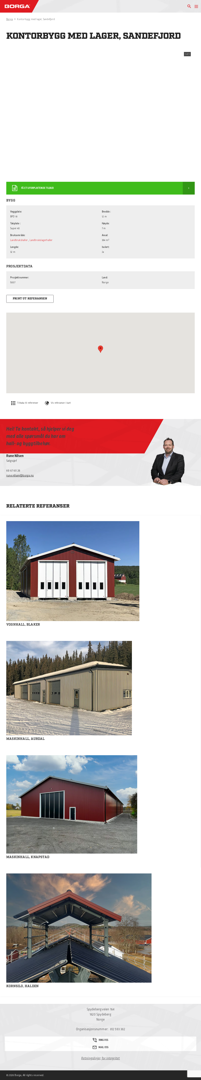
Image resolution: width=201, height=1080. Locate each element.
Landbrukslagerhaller (41, 240)
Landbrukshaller (19, 240)
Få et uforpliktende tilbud (37, 188)
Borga (9, 19)
